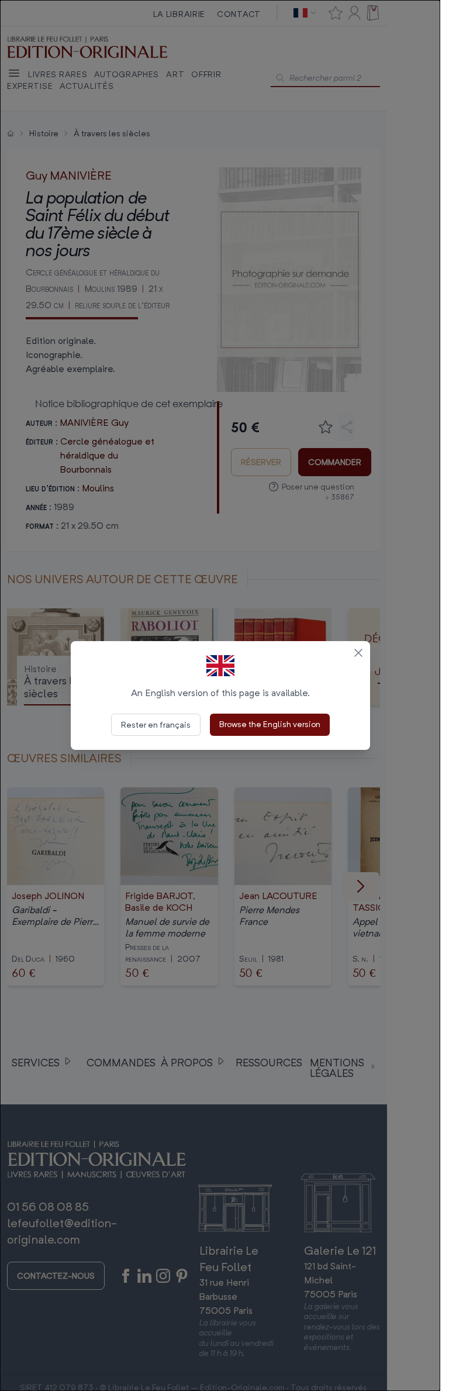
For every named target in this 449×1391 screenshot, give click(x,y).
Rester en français (156, 724)
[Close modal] (358, 653)
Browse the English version (269, 724)
